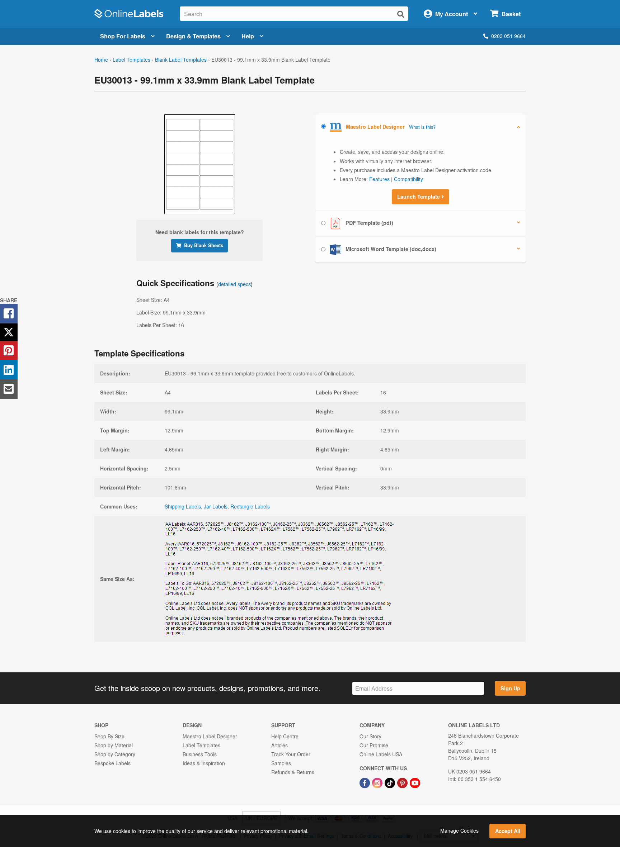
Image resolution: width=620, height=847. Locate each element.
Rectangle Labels (250, 506)
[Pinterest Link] (403, 782)
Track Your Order (290, 754)
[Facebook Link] (365, 782)
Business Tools (200, 754)
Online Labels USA (381, 754)
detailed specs (234, 284)
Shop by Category (114, 754)
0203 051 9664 (508, 35)
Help (247, 36)
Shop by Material (113, 745)
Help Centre (285, 736)
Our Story (370, 736)
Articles (279, 745)
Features (379, 179)
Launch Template (419, 196)
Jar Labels (215, 506)
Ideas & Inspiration (204, 763)
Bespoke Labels (112, 763)
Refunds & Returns (292, 772)
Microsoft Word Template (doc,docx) (390, 248)
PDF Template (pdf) (368, 222)
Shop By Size (109, 736)
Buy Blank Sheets (203, 245)
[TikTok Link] (390, 782)
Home (101, 59)
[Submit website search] (400, 14)
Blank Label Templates (181, 59)
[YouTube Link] (415, 782)
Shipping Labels (183, 506)
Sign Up (510, 688)
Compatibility (408, 179)
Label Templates (131, 59)
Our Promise (374, 745)
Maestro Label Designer (210, 736)
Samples (281, 763)
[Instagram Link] (378, 782)
